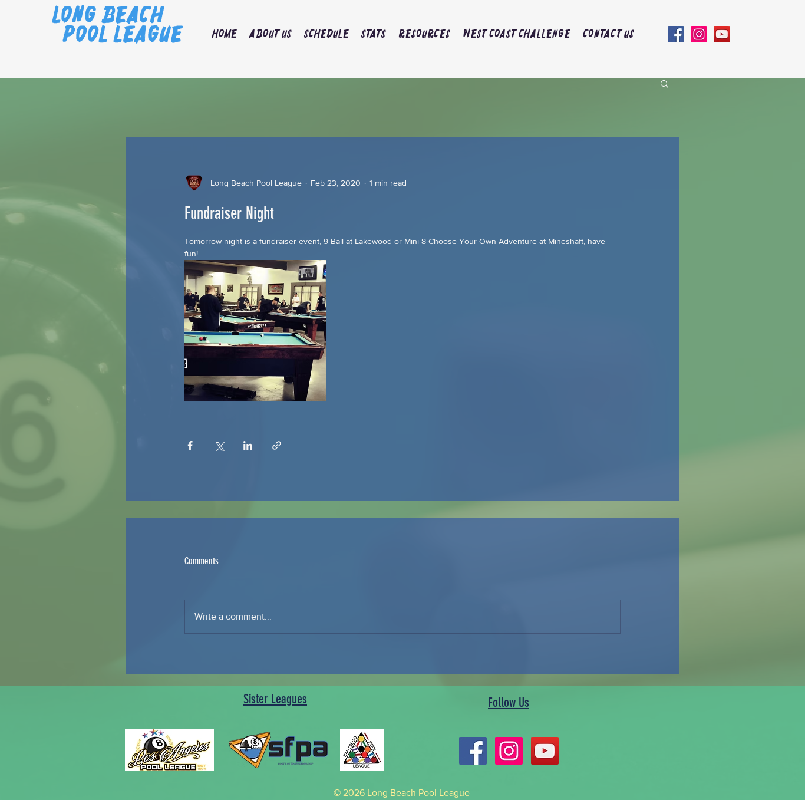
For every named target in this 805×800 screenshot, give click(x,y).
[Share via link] (276, 445)
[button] (270, 34)
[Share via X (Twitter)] (219, 445)
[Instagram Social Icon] (699, 34)
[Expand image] (255, 330)
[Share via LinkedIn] (247, 445)
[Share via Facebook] (190, 445)
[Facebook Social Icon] (676, 34)
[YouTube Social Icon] (722, 34)
